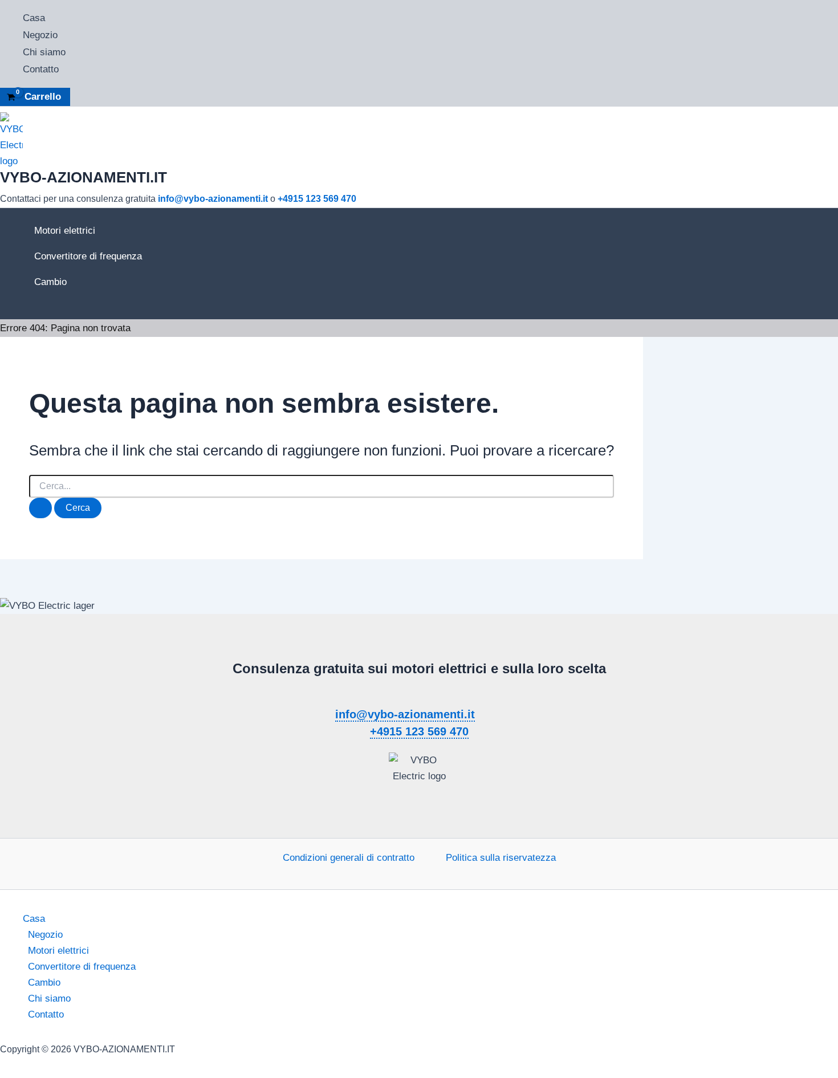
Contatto (41, 69)
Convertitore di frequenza (88, 256)
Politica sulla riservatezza (501, 857)
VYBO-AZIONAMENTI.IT (83, 177)
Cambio (50, 281)
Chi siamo (44, 52)
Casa (34, 18)
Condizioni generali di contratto (348, 857)
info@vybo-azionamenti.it (213, 199)
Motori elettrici (64, 230)
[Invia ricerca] (40, 508)
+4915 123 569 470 (317, 199)
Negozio (40, 35)
